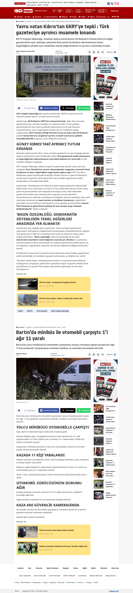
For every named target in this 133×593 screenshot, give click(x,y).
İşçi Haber (21, 21)
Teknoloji (102, 17)
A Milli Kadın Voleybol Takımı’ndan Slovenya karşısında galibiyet (110, 139)
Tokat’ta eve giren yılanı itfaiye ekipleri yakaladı (111, 182)
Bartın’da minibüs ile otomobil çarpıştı (110, 106)
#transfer (61, 582)
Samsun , (80, 582)
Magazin (65, 17)
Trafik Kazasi (70, 582)
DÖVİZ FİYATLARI (44, 2)
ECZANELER (79, 2)
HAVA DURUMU (31, 5)
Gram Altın (91, 10)
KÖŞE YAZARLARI (32, 2)
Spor (29, 17)
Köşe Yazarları (116, 568)
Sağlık (83, 17)
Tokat (95, 582)
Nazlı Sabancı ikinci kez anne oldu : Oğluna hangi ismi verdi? (110, 473)
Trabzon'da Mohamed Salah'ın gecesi (111, 171)
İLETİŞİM (45, 5)
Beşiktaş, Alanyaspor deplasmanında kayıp (111, 117)
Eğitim (92, 17)
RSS (17, 591)
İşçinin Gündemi (51, 17)
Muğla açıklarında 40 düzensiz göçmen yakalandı (111, 495)
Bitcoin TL (102, 10)
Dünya (74, 17)
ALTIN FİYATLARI (56, 2)
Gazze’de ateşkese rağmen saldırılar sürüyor (109, 160)
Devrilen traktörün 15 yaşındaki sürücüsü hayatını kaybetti (110, 193)
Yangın (45, 582)
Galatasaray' (36, 582)
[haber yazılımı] (114, 591)
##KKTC (30, 311)
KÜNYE (40, 5)
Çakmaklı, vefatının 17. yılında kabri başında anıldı (111, 462)
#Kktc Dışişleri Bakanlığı (60, 311)
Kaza (16, 582)
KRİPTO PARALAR (69, 2)
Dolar (69, 10)
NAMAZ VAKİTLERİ (90, 2)
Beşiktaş (52, 582)
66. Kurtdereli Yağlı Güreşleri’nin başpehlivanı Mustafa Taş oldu (110, 128)
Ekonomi (38, 17)
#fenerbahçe (25, 582)
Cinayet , (88, 582)
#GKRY (20, 311)
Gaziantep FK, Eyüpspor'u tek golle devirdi (111, 149)
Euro (78, 10)
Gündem (20, 17)
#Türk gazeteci (42, 311)
